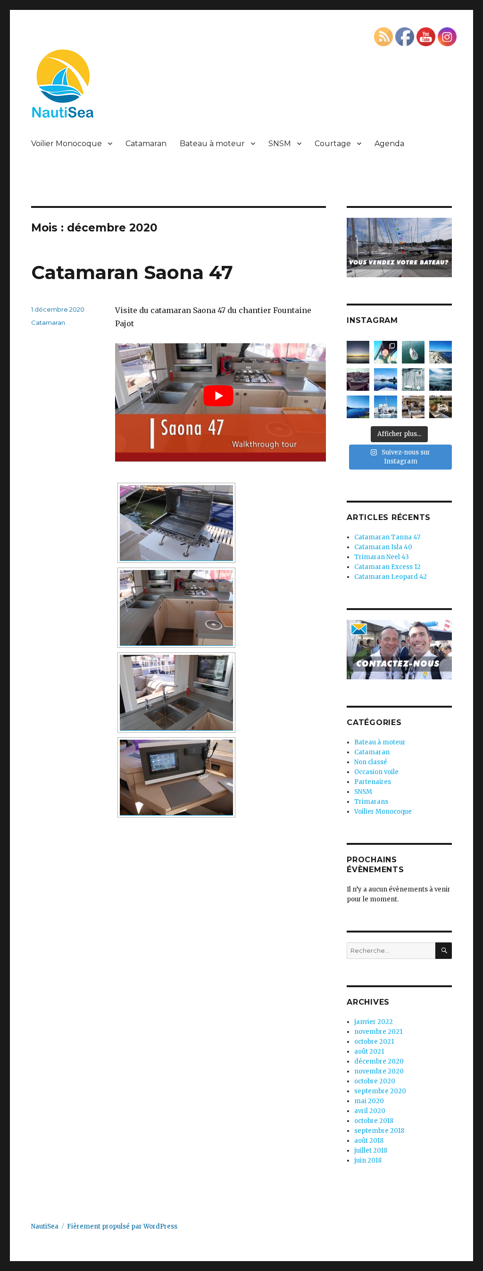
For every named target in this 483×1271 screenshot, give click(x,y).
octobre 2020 (374, 1081)
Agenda (389, 143)
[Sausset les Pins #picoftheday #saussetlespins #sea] (440, 352)
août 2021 (369, 1052)
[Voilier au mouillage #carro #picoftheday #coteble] (358, 407)
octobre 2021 (374, 1042)
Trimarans (371, 802)
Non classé (370, 762)
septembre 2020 (380, 1091)
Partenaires (372, 782)
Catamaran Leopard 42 (390, 577)
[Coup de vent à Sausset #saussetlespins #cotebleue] (440, 379)
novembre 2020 (379, 1071)
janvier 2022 (373, 1022)
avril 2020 (369, 1111)
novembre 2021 (378, 1032)
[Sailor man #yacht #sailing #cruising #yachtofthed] (385, 352)
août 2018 (368, 1141)
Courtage (333, 143)
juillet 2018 (370, 1151)
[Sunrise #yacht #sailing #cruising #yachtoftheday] (358, 352)
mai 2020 (369, 1101)
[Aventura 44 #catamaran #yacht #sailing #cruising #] (385, 407)
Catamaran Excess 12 (387, 567)
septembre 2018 (379, 1131)
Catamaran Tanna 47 (387, 537)
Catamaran (146, 143)
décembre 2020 (379, 1061)
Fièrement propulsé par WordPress (122, 1226)
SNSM (279, 143)
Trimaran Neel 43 (381, 557)
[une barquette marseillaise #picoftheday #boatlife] (358, 379)
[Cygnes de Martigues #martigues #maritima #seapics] (413, 379)
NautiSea (44, 1226)
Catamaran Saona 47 (132, 272)
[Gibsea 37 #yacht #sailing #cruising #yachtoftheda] (413, 352)
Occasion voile (376, 772)
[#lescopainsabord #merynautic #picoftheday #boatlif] (385, 379)
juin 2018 (368, 1160)
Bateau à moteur (212, 143)
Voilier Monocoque (66, 143)
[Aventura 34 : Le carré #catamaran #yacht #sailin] (440, 407)
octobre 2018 (373, 1121)
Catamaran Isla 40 (383, 547)
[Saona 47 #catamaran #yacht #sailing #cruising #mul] (413, 407)
